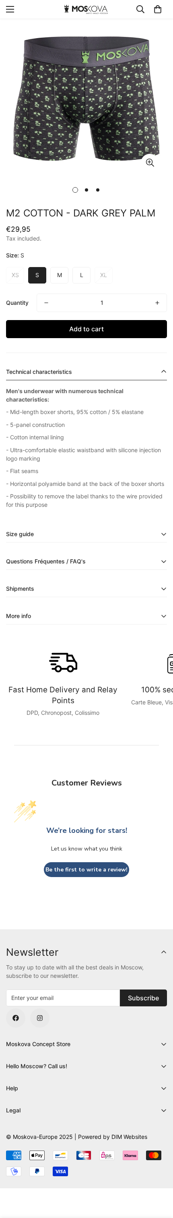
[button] (157, 9)
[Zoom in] (150, 163)
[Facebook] (15, 1018)
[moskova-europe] (86, 9)
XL (103, 274)
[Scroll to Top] (158, 1175)
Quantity (17, 302)
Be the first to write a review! (86, 869)
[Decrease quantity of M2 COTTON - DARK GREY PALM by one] (46, 303)
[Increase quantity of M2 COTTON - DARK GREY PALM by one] (157, 303)
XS (15, 274)
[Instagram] (39, 1018)
